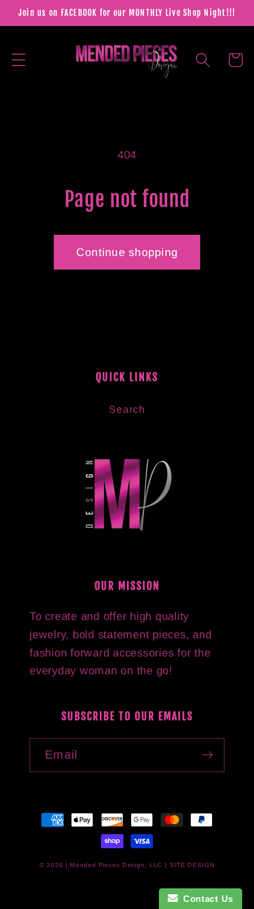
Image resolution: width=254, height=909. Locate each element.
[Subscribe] (207, 755)
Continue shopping (127, 252)
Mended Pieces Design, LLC (116, 865)
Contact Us (205, 899)
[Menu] (18, 60)
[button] (203, 60)
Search (127, 409)
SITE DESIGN (192, 865)
